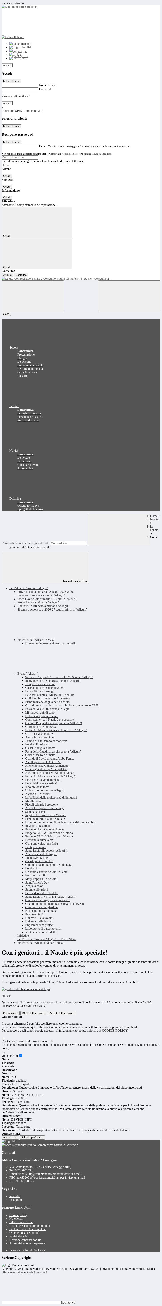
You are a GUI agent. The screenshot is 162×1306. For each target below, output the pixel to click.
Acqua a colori (34, 886)
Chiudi (6, 175)
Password (45, 89)
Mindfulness (33, 801)
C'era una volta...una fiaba (41, 843)
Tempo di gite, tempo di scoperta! (46, 740)
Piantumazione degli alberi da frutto (47, 702)
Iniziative (23, 935)
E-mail (43, 146)
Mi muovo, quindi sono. (40, 712)
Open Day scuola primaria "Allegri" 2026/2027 (47, 598)
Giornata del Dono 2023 (40, 726)
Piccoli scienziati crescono (41, 804)
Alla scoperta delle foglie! (41, 854)
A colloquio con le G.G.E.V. (43, 762)
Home (154, 515)
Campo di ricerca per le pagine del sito (25, 543)
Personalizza (10, 1013)
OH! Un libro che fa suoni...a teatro (47, 698)
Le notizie (154, 528)
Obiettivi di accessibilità (24, 1232)
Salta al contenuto (13, 3)
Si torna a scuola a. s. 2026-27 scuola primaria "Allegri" (52, 609)
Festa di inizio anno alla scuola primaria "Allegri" (56, 730)
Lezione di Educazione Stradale (45, 818)
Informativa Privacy (21, 1222)
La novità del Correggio (40, 691)
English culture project (39, 925)
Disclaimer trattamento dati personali (24, 1272)
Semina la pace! (35, 811)
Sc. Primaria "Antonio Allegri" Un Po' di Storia (46, 939)
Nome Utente (47, 85)
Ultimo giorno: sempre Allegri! (44, 790)
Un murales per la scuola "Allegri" (46, 871)
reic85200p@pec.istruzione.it (51, 1177)
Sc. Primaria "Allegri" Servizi (36, 639)
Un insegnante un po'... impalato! (46, 769)
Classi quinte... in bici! (39, 861)
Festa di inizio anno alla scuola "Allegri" (50, 776)
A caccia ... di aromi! (38, 794)
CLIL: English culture (39, 733)
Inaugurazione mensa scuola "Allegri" (41, 595)
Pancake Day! (34, 914)
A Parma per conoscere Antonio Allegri (49, 772)
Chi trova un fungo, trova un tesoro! (47, 900)
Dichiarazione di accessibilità (27, 1229)
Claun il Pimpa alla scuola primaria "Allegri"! (53, 723)
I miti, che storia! (35, 847)
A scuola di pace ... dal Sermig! (44, 808)
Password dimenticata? (16, 96)
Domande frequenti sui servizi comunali (50, 643)
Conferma (21, 274)
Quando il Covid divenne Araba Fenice (49, 758)
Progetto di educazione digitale (44, 829)
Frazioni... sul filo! (36, 875)
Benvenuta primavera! (39, 840)
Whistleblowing (19, 1236)
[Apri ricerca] (129, 296)
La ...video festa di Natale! (41, 893)
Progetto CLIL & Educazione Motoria (49, 833)
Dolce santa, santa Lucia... (41, 716)
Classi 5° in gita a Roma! (40, 748)
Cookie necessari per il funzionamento (26, 1041)
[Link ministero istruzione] (19, 6)
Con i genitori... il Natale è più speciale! (50, 719)
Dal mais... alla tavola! (39, 918)
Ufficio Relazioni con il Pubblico (30, 1225)
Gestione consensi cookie (25, 1239)
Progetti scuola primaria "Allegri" (38, 602)
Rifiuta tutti (33, 1013)
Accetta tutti (61, 1013)
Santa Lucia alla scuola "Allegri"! (46, 850)
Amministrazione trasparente (27, 1243)
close (6, 313)
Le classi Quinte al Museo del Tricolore (49, 694)
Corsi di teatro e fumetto (40, 755)
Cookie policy (18, 1215)
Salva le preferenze (32, 1137)
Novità (154, 519)
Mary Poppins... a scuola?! (41, 879)
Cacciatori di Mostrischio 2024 (44, 687)
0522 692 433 (23, 1170)
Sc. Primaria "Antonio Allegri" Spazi (40, 942)
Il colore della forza (37, 787)
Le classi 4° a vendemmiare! (42, 779)
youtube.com (10, 1055)
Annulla (7, 274)
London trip (32, 868)
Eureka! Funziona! (37, 744)
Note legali (16, 1218)
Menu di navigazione (74, 581)
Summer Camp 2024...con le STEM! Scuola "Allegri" (59, 677)
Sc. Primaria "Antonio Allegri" (28, 588)
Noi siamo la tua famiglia (41, 910)
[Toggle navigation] (33, 296)
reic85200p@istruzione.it (49, 1174)
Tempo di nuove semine (40, 684)
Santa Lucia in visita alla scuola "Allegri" (51, 896)
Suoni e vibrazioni (36, 889)
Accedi (7, 65)
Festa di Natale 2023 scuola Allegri (47, 709)
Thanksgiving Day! (37, 857)
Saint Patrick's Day (37, 882)
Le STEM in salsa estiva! (41, 783)
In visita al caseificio (38, 825)
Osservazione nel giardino (41, 907)
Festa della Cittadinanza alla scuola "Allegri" (53, 751)
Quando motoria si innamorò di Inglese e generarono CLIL (62, 705)
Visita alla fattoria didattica (41, 932)
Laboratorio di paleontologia (43, 928)
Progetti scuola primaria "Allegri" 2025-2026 (45, 591)
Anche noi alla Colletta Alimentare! (47, 765)
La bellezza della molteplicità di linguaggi (51, 797)
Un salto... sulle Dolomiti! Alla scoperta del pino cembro (60, 822)
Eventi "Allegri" (28, 673)
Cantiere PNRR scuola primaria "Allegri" (43, 606)
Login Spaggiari (103, 153)
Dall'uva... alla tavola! (39, 921)
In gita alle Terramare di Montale (45, 815)
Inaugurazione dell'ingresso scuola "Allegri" (52, 680)
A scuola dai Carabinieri (40, 737)
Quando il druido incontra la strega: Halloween (54, 903)
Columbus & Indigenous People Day (48, 864)
